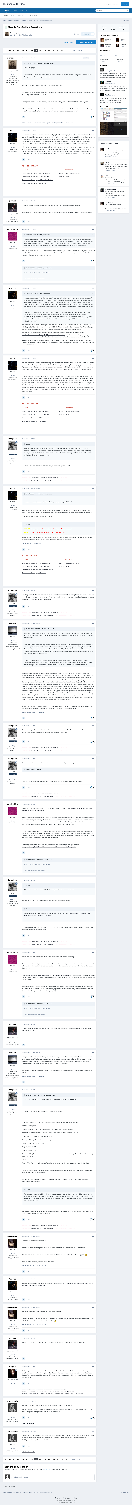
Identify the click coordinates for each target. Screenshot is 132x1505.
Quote (28, 117)
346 (36, 50)
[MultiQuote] (23, 117)
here (44, 665)
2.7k (13, 1383)
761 (13, 147)
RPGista (12, 623)
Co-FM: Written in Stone (46, 1391)
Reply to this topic (86, 42)
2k (13, 305)
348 (45, 50)
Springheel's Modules (36, 480)
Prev (9, 50)
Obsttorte (108, 39)
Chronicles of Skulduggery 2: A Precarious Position (37, 180)
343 (23, 50)
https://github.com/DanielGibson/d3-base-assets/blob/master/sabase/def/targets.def (49, 847)
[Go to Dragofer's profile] (12, 1373)
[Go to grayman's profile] (12, 207)
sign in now (46, 1469)
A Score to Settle (36, 477)
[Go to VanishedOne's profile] (12, 236)
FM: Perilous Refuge (60, 1389)
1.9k (13, 1253)
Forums (5, 15)
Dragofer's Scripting (39, 1393)
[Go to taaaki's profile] (102, 163)
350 (54, 50)
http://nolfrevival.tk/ (28, 1423)
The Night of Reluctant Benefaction (69, 173)
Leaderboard (33, 15)
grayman (12, 201)
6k (13, 75)
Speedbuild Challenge (48, 480)
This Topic (119, 10)
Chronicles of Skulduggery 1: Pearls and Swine (36, 176)
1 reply (113, 170)
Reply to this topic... (21, 1477)
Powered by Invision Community (66, 1502)
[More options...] (93, 58)
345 (31, 50)
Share (77, 34)
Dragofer (12, 1367)
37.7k (13, 458)
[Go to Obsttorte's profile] (102, 40)
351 (58, 50)
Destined (12, 288)
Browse (6, 10)
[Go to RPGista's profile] (12, 630)
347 (40, 50)
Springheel (12, 439)
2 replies (114, 156)
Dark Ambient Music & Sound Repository (73, 1393)
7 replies (112, 197)
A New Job (55, 477)
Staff (12, 15)
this (34, 137)
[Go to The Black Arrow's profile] (102, 190)
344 (27, 50)
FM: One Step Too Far (28, 1389)
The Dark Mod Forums (14, 4)
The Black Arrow (110, 189)
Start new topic (68, 42)
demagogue (16, 33)
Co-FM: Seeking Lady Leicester (64, 1391)
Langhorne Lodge (63, 176)
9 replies (112, 210)
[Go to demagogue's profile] (7, 34)
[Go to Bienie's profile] (12, 137)
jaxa (106, 175)
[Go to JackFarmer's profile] (12, 1243)
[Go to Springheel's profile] (12, 445)
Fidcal (123, 39)
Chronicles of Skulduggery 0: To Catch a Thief (36, 173)
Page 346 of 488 (76, 50)
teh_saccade (12, 1401)
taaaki (107, 162)
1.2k (13, 246)
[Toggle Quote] (25, 63)
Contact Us (66, 1498)
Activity (15, 10)
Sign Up (125, 4)
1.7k (13, 640)
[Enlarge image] (86, 1255)
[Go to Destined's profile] (12, 295)
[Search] (127, 10)
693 (13, 1418)
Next (62, 50)
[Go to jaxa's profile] (102, 176)
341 (14, 50)
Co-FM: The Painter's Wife (30, 1391)
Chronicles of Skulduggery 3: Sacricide (34, 183)
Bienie (12, 131)
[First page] (5, 50)
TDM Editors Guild (27, 35)
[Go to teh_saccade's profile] (12, 1407)
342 (18, 50)
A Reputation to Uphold (46, 477)
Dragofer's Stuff (27, 1393)
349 (49, 50)
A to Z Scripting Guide (53, 1393)
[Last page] (66, 50)
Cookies (74, 1498)
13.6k (13, 218)
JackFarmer (12, 1236)
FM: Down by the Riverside (44, 1389)
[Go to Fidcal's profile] (117, 40)
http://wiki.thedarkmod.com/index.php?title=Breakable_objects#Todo (48, 975)
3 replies (112, 184)
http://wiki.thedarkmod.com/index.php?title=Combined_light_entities (43, 335)
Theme (57, 1498)
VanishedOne (12, 229)
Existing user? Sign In (110, 4)
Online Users (21, 15)
